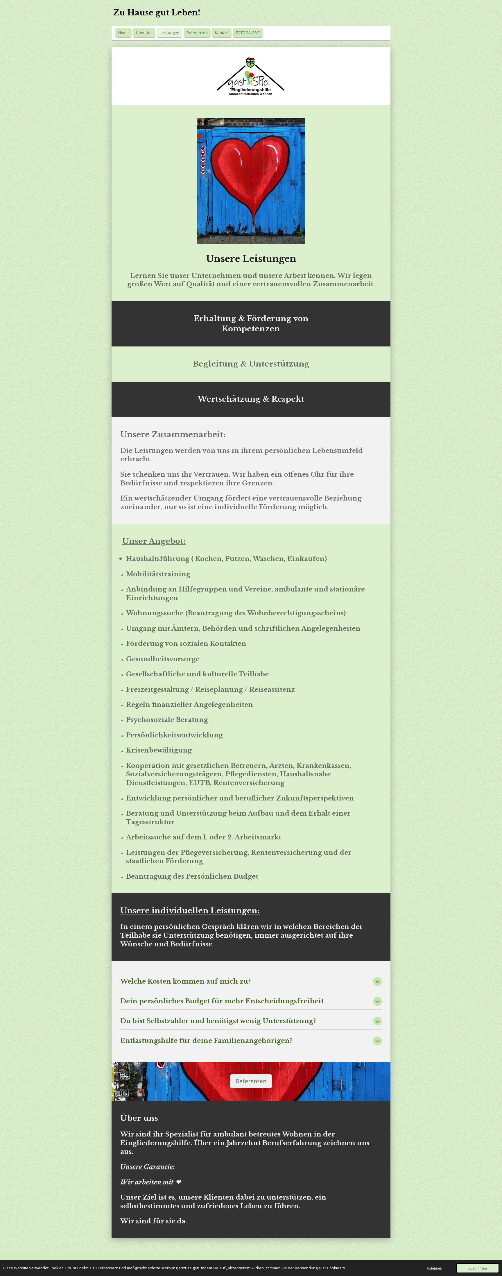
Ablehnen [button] (434, 1268)
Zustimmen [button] (477, 1268)
